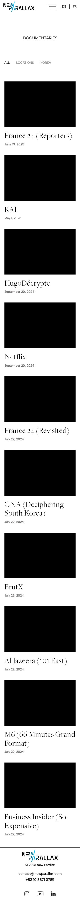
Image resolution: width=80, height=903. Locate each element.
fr (75, 6)
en (64, 6)
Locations (25, 63)
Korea (45, 63)
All (7, 63)
